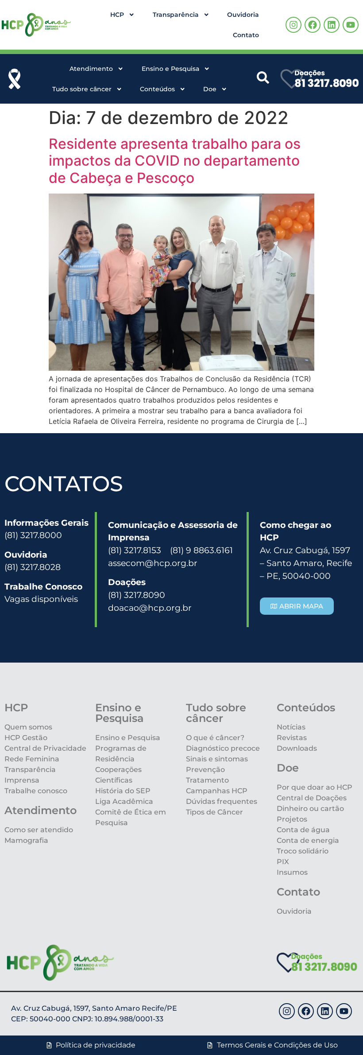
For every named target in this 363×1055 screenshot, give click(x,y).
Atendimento (91, 69)
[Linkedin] (332, 25)
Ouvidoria (243, 15)
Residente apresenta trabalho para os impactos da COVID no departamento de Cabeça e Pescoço (175, 160)
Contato (246, 35)
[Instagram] (293, 25)
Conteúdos (157, 89)
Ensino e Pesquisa (170, 69)
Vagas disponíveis (41, 598)
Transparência (176, 15)
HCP (117, 15)
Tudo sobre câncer (82, 89)
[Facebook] (313, 25)
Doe (209, 89)
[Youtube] (351, 25)
